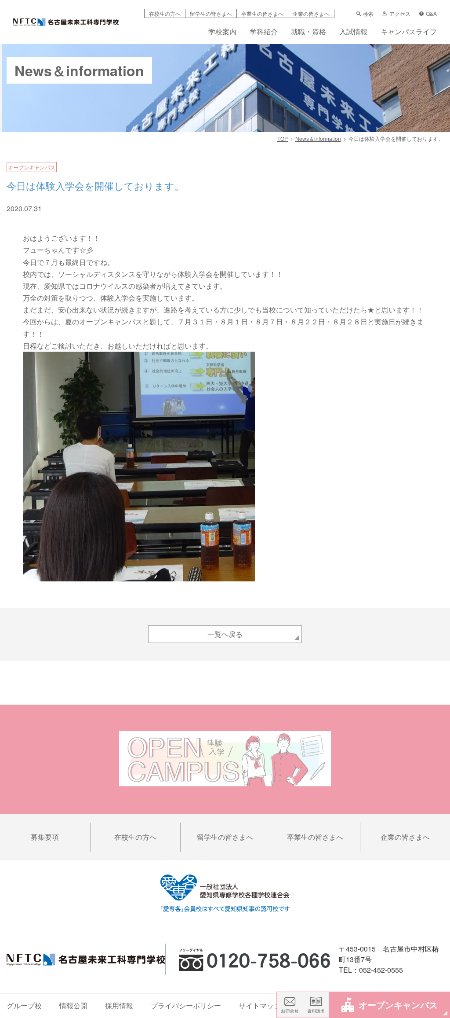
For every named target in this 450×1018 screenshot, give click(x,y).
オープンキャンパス (398, 1004)
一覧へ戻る (225, 634)
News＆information (318, 138)
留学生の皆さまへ (211, 13)
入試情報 (353, 32)
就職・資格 (308, 32)
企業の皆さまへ (311, 13)
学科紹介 (264, 32)
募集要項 (45, 837)
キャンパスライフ (409, 32)
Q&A (431, 13)
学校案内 (222, 32)
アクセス (399, 13)
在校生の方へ (165, 13)
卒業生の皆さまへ (262, 13)
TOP (282, 138)
